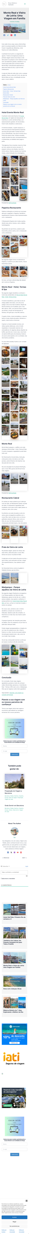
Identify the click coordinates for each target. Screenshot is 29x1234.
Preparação (20, 797)
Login (26, 866)
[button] (26, 1201)
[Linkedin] (15, 35)
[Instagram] (14, 852)
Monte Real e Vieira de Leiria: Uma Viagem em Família (13, 966)
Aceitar (14, 1217)
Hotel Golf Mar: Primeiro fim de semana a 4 (14, 918)
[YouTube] (18, 852)
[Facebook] (4, 35)
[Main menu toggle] (25, 4)
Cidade (12, 796)
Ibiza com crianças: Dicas (12, 989)
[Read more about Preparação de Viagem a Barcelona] (14, 781)
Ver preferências (14, 1226)
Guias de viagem (13, 797)
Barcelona (7, 796)
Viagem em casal (9, 799)
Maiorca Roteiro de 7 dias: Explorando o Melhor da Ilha (13, 1011)
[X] (11, 852)
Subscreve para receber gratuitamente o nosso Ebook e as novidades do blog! (14, 741)
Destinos (16, 796)
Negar (14, 1221)
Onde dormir (16, 810)
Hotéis (10, 810)
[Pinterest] (11, 35)
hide (9, 85)
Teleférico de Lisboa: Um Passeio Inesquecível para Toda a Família (12, 942)
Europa (6, 797)
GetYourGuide (12, 203)
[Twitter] (8, 35)
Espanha (21, 796)
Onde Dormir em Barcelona (14, 805)
